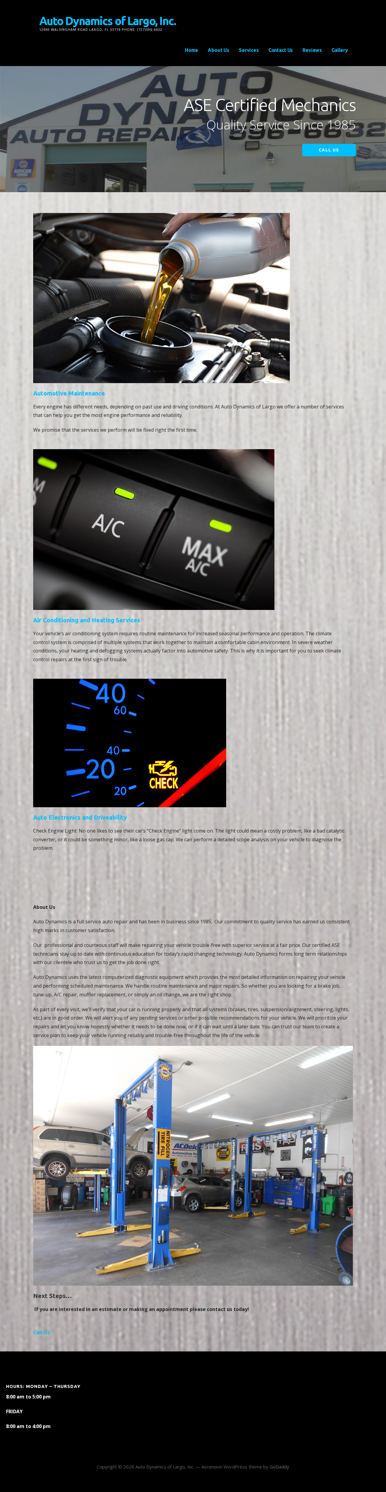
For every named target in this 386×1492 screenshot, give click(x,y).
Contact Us (280, 50)
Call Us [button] (41, 1332)
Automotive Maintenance (69, 393)
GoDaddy (279, 1467)
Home (191, 50)
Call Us (329, 150)
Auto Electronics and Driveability (80, 817)
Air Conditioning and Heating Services (86, 620)
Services (249, 50)
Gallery (339, 50)
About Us (218, 50)
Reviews (312, 50)
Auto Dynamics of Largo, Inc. (107, 20)
